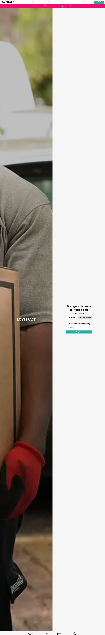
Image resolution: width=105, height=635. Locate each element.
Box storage (72, 317)
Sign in (99, 2)
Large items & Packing (85, 317)
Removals (30, 2)
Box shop (55, 2)
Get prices (78, 332)
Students (38, 2)
